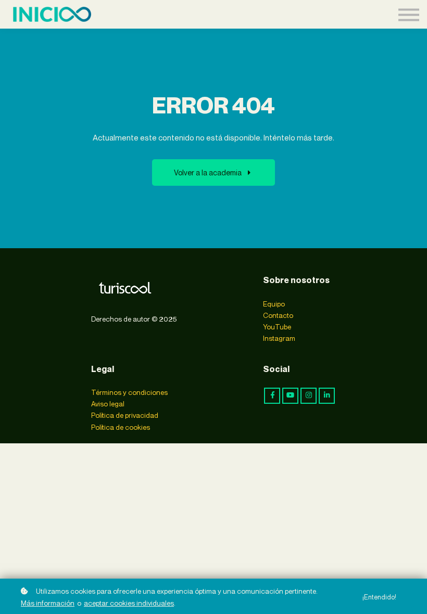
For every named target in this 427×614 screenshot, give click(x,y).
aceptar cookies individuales (129, 603)
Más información (47, 603)
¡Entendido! (379, 597)
